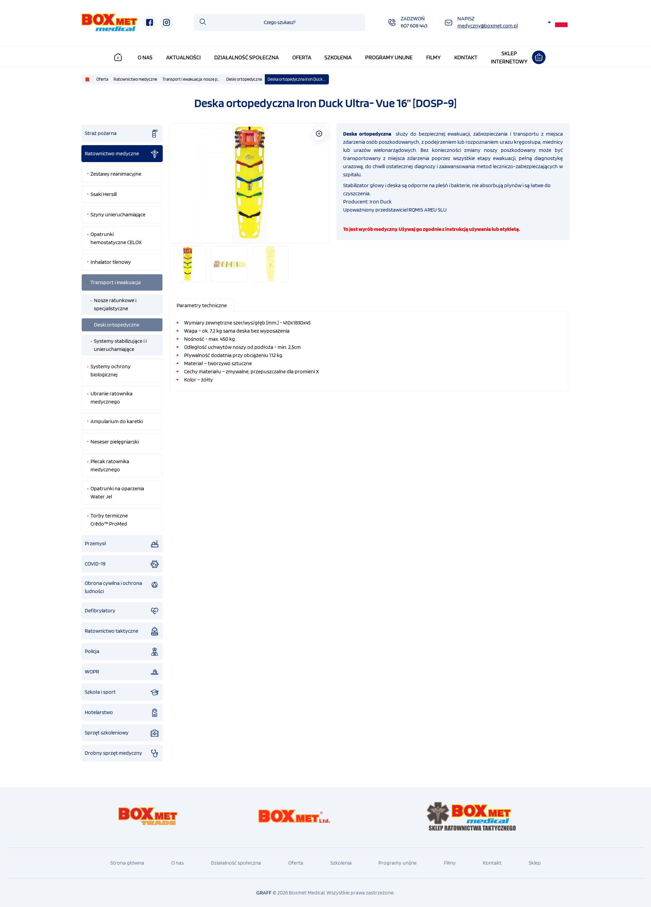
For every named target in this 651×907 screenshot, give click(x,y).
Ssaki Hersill (104, 194)
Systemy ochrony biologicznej (111, 370)
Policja (92, 651)
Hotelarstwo (99, 712)
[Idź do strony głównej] (109, 22)
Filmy (433, 57)
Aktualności (183, 57)
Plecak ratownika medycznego (110, 465)
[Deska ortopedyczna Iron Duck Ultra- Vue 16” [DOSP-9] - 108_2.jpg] (249, 183)
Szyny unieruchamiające (118, 214)
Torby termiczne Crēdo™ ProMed (109, 519)
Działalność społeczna (246, 57)
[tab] (202, 305)
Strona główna (127, 863)
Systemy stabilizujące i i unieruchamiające (120, 345)
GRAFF (264, 892)
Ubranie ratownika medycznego (112, 397)
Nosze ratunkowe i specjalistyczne (115, 304)
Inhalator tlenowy (111, 262)
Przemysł (95, 543)
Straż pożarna (101, 133)
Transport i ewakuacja (116, 282)
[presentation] (202, 305)
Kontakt (465, 57)
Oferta (301, 57)
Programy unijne (389, 57)
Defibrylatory (100, 610)
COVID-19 (95, 563)
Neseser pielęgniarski (115, 441)
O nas (145, 57)
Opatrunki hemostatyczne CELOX (116, 238)
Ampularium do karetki (117, 421)
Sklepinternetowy (509, 57)
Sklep (535, 863)
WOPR (92, 671)
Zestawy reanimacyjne (116, 174)
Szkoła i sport (100, 692)
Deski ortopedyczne (244, 79)
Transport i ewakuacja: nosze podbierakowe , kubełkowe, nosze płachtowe (192, 79)
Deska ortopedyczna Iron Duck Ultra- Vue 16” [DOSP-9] (298, 79)
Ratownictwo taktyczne (111, 631)
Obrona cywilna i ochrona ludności (113, 587)
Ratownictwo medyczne (135, 79)
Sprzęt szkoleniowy (107, 732)
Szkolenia (338, 57)
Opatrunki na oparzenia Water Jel (117, 492)
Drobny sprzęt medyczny (113, 753)
